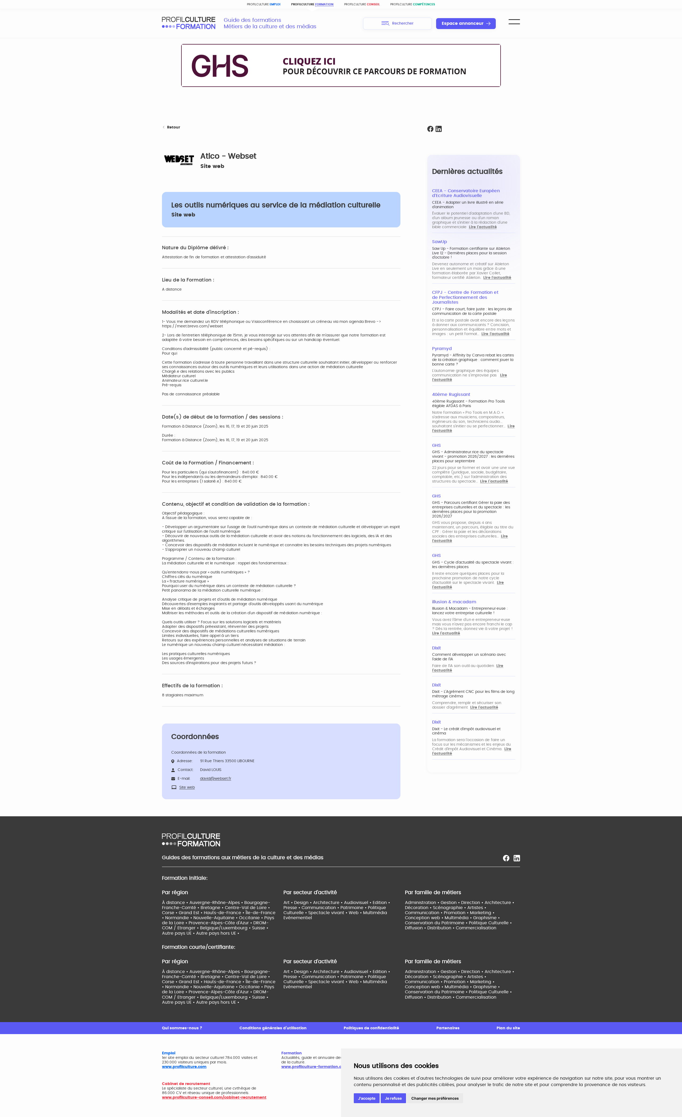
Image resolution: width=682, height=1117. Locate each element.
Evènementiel (297, 918)
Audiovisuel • (358, 903)
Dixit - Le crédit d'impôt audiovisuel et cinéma (466, 731)
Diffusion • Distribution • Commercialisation (450, 928)
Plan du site (508, 1028)
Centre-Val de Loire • (247, 908)
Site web (212, 166)
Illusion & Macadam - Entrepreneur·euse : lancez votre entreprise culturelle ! (470, 611)
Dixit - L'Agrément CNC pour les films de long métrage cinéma (473, 694)
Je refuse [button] (393, 1098)
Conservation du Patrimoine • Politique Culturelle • (458, 923)
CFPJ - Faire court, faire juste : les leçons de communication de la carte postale (472, 311)
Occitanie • (251, 918)
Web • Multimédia (368, 913)
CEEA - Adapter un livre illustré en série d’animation (468, 205)
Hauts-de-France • (225, 913)
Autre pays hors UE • (217, 933)
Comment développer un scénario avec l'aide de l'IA (469, 657)
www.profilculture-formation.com (314, 1067)
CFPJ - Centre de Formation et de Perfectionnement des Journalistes (465, 297)
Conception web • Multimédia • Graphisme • (452, 918)
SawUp (439, 242)
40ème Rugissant (451, 394)
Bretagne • (213, 908)
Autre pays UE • (179, 933)
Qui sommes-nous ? (182, 1028)
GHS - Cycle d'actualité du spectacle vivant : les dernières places (473, 565)
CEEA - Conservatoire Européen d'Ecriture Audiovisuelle (466, 193)
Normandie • (179, 918)
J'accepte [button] (366, 1098)
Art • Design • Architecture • (313, 903)
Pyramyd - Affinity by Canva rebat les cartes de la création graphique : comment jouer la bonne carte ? (473, 359)
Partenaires (448, 1028)
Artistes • (476, 908)
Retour (173, 127)
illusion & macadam (454, 602)
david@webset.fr (215, 779)
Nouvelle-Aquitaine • (216, 918)
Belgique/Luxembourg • (226, 928)
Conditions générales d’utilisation (273, 1028)
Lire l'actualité (483, 227)
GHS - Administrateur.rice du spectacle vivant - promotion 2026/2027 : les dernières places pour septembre (473, 456)
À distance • (175, 903)
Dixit (436, 648)
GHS (436, 445)
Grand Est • (191, 913)
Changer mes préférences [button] (435, 1098)
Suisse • (260, 928)
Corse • (170, 913)
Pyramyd (442, 349)
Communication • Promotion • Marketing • (449, 913)
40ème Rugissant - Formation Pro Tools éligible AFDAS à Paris (468, 404)
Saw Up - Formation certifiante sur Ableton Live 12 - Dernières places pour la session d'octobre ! (471, 253)
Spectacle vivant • (328, 913)
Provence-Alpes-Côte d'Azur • (221, 923)
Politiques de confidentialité (371, 1028)
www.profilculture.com (184, 1067)
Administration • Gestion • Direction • (445, 903)
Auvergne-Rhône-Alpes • (216, 903)
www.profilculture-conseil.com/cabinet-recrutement (214, 1097)
